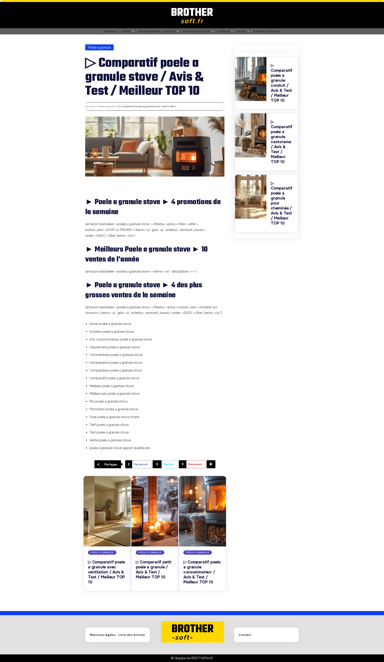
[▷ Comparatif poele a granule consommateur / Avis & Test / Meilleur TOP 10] (202, 511)
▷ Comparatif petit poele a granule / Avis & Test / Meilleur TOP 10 (154, 570)
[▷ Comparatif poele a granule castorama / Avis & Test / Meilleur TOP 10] (250, 135)
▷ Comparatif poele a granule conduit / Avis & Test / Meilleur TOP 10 (281, 83)
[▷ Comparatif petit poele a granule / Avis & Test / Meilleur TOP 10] (154, 511)
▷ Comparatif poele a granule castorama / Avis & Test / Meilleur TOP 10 (281, 141)
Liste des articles (131, 635)
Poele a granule (99, 47)
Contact (245, 635)
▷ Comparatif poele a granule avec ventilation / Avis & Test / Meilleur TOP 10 (106, 572)
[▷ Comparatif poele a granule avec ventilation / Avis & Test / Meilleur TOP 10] (107, 511)
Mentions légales (103, 635)
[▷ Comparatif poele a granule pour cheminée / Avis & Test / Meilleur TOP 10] (250, 197)
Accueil (89, 106)
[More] (211, 464)
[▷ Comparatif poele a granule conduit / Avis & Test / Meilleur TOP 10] (250, 79)
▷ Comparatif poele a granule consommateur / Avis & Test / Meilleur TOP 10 (201, 572)
